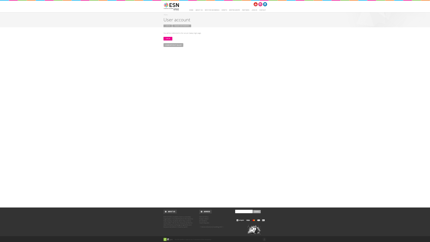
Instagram (260, 4)
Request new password (182, 26)
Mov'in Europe (234, 10)
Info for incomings (212, 10)
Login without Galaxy (173, 45)
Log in (169, 26)
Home (191, 10)
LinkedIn (265, 4)
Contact (262, 10)
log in (264, 239)
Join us (254, 10)
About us (199, 10)
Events (224, 10)
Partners (245, 10)
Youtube (256, 4)
